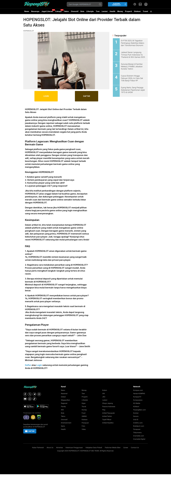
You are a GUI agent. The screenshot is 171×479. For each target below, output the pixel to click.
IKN (62, 410)
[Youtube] (25, 399)
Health (112, 11)
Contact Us (135, 447)
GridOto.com (137, 423)
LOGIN (46, 96)
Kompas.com (138, 390)
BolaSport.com (138, 426)
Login (39, 365)
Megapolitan (65, 400)
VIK (103, 393)
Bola (82, 11)
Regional (64, 403)
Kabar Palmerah (38, 447)
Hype (83, 403)
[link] (140, 4)
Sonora (135, 416)
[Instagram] (39, 394)
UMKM (84, 416)
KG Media (136, 403)
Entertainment (66, 423)
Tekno (66, 11)
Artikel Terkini (107, 416)
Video (84, 429)
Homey (84, 410)
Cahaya (58, 11)
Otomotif (74, 11)
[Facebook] (25, 394)
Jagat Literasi (47, 11)
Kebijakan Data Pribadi (94, 447)
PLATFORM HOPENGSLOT (116, 4)
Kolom (104, 390)
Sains (63, 426)
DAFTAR (86, 96)
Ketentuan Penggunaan (74, 447)
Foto (83, 426)
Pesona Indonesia (108, 406)
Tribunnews (137, 432)
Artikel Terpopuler (108, 413)
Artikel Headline (107, 423)
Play (103, 410)
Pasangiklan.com (139, 410)
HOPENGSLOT (28, 31)
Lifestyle (90, 11)
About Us (50, 447)
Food (83, 413)
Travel (145, 11)
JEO (103, 397)
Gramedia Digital (139, 439)
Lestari (105, 12)
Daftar (28, 365)
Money (120, 11)
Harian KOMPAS (139, 393)
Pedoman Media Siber (113, 447)
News (26, 11)
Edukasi (137, 11)
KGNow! (136, 406)
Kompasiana (137, 400)
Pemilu (63, 406)
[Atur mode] (135, 4)
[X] (30, 394)
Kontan (136, 413)
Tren (98, 11)
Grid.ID (135, 419)
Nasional (64, 393)
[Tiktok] (34, 399)
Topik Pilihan (106, 419)
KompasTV (137, 397)
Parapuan (85, 423)
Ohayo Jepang (107, 403)
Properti (128, 11)
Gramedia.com (138, 436)
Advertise (59, 447)
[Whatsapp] (30, 399)
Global (63, 397)
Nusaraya (35, 11)
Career (125, 447)
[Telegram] (34, 394)
